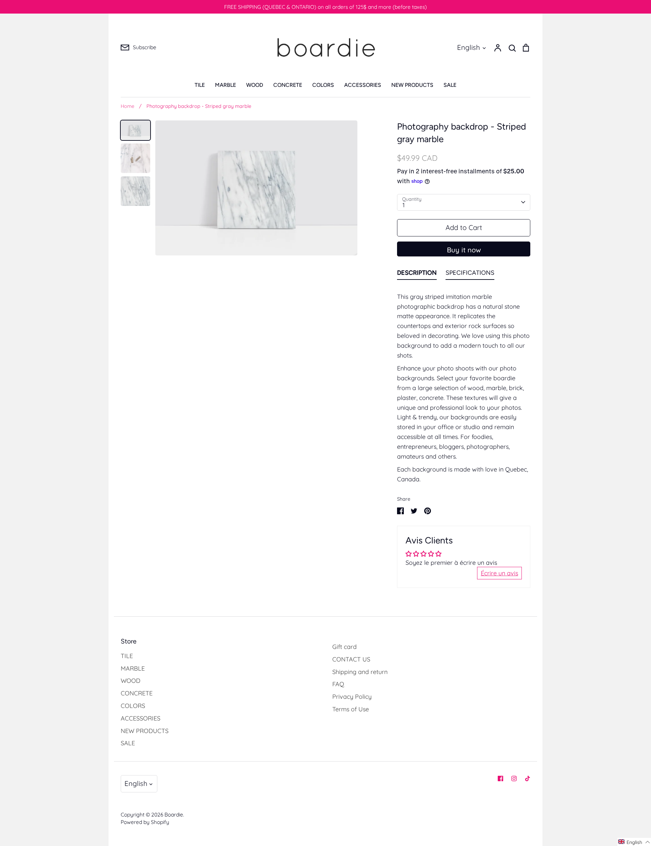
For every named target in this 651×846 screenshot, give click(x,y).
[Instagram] (514, 778)
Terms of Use (350, 709)
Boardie (173, 814)
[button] (634, 842)
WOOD (254, 85)
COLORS (323, 85)
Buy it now (464, 250)
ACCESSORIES (362, 85)
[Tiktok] (527, 778)
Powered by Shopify (145, 822)
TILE (200, 85)
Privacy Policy (352, 696)
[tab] (417, 274)
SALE (449, 85)
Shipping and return (360, 672)
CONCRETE (287, 85)
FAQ (338, 684)
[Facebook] (500, 778)
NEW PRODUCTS (412, 85)
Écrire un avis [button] (499, 573)
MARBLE (225, 85)
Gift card (344, 647)
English (468, 47)
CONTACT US (351, 659)
